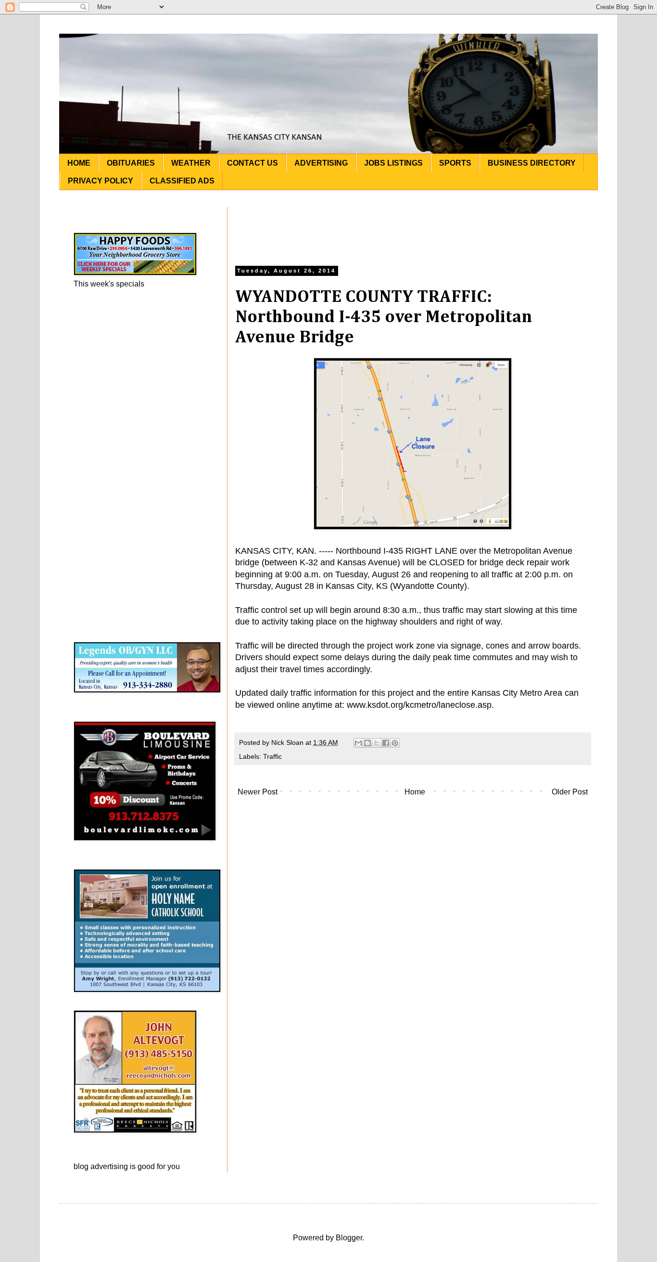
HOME (78, 163)
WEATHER (191, 163)
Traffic (272, 756)
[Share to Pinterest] (395, 743)
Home (414, 792)
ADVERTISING (321, 163)
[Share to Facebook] (386, 743)
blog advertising (101, 1166)
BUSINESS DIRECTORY (532, 163)
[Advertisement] (413, 228)
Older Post (570, 792)
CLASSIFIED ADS (182, 181)
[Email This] (358, 743)
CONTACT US (252, 163)
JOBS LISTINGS (393, 163)
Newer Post (258, 792)
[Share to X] (376, 743)
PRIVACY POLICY (100, 181)
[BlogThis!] (367, 743)
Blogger (349, 1238)
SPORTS (455, 163)
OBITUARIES (131, 163)
